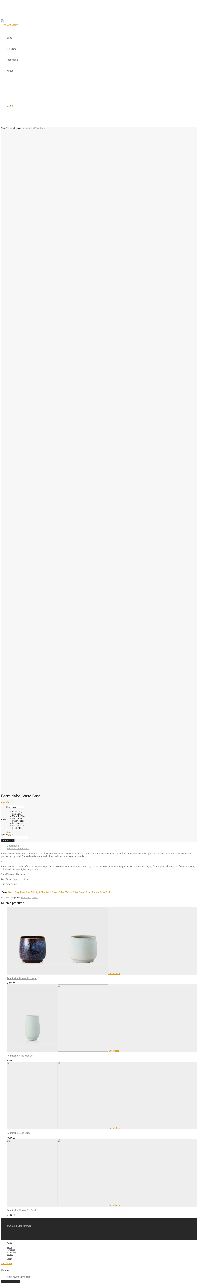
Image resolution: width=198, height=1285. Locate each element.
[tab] (102, 845)
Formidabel (12, 128)
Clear (8, 832)
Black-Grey (13, 892)
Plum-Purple (92, 892)
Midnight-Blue (38, 892)
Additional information (18, 848)
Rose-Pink (105, 892)
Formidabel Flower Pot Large (22, 978)
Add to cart (7, 840)
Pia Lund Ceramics (22, 1226)
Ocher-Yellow (65, 892)
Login (9, 1259)
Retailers (11, 48)
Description (13, 845)
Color (3, 819)
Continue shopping (10, 1281)
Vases (21, 128)
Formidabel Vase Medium (20, 1055)
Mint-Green (52, 892)
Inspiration (12, 59)
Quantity (5, 835)
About (10, 70)
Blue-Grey (25, 892)
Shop (9, 37)
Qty (11, 835)
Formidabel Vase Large (19, 1133)
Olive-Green (79, 892)
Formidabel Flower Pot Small (21, 1210)
